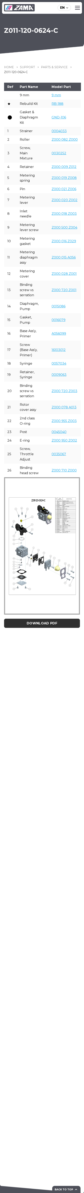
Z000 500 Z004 (64, 227)
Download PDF (42, 623)
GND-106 (59, 117)
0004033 (59, 131)
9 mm (56, 95)
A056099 (59, 334)
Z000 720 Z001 (64, 290)
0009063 (59, 375)
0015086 (58, 306)
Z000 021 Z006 (64, 189)
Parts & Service (54, 67)
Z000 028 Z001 (64, 274)
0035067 (59, 454)
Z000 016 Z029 (64, 241)
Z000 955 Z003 (64, 421)
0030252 (59, 153)
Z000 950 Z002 (64, 440)
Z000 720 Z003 (64, 391)
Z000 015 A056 (64, 257)
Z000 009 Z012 (64, 167)
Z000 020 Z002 (64, 200)
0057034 (59, 363)
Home (9, 67)
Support (27, 67)
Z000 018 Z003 (64, 214)
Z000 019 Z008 (64, 178)
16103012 (59, 350)
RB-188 (57, 104)
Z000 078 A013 (64, 407)
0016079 (58, 320)
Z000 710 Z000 (64, 470)
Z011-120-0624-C (16, 72)
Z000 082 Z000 (65, 139)
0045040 (59, 432)
